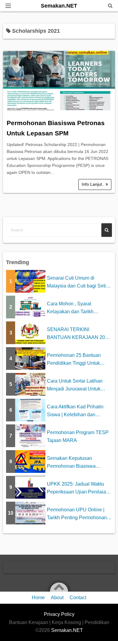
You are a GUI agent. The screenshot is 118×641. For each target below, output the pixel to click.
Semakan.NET (59, 6)
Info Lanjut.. (94, 184)
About (57, 597)
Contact (78, 597)
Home (38, 597)
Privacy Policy (59, 614)
